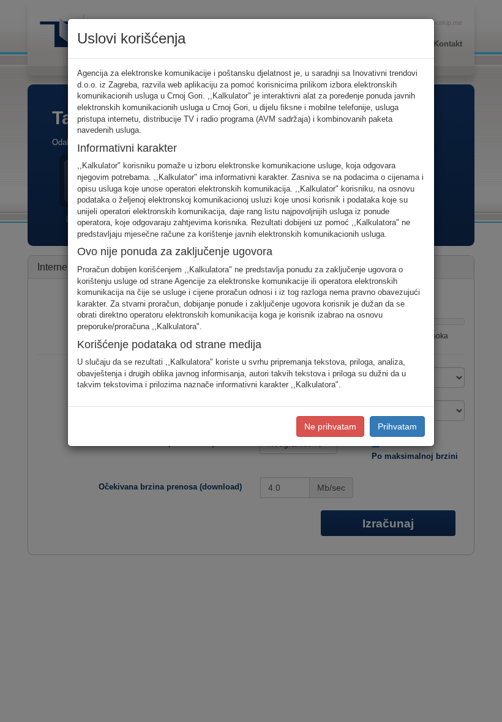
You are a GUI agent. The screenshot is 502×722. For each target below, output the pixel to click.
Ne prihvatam (330, 426)
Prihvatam (397, 426)
